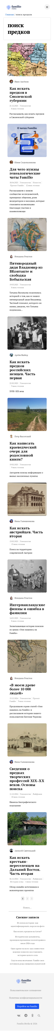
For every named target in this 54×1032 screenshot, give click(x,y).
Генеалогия (25, 105)
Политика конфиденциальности (25, 997)
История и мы (16, 881)
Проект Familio (17, 185)
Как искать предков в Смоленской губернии (21, 94)
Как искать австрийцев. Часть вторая (26, 532)
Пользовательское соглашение (25, 990)
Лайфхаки (37, 794)
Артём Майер (21, 355)
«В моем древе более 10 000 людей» (22, 689)
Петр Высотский (23, 436)
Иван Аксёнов (22, 81)
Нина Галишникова (24, 521)
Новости (37, 182)
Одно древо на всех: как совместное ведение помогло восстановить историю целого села (27, 951)
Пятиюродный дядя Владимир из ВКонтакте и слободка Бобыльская (26, 271)
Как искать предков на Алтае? (28, 931)
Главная (9, 14)
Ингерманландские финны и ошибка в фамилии (27, 608)
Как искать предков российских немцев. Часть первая (22, 369)
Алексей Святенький (25, 850)
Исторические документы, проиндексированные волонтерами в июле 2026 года (27, 940)
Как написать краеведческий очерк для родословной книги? (23, 451)
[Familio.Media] (15, 7)
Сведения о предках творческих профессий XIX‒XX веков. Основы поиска (27, 778)
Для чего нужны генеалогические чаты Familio (25, 173)
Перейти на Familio (27, 1006)
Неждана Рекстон (23, 256)
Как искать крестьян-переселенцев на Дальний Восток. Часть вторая (25, 865)
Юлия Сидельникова (25, 162)
